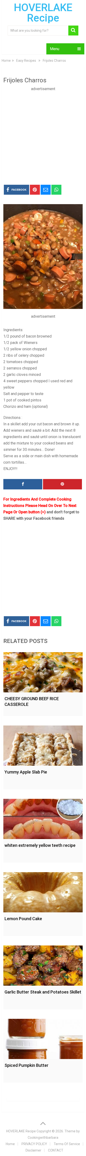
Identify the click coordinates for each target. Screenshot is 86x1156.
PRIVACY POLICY (34, 1144)
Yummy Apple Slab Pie (26, 771)
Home (10, 1144)
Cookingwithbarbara (43, 1137)
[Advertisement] (43, 134)
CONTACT (55, 1150)
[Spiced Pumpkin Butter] (43, 1037)
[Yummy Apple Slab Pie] (43, 744)
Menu (54, 49)
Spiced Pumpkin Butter (26, 1065)
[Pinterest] (62, 484)
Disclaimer (33, 1150)
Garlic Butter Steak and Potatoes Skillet (43, 991)
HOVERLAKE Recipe (43, 12)
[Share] (22, 484)
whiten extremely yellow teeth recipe (40, 845)
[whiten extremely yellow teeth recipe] (43, 817)
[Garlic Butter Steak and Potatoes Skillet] (43, 964)
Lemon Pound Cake (23, 918)
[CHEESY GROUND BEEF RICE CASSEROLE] (43, 671)
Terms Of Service (67, 1144)
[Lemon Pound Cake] (43, 891)
